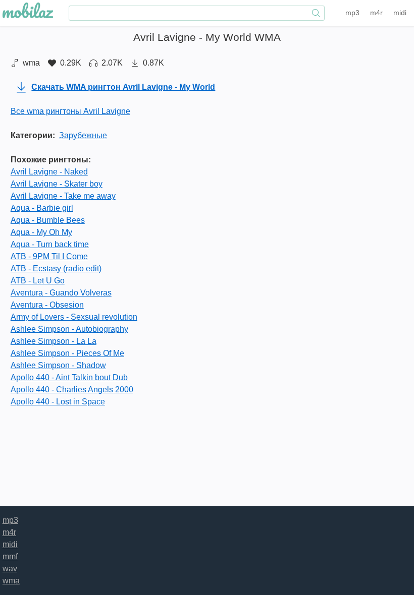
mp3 (352, 13)
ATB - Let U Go (38, 280)
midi (399, 13)
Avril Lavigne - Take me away (63, 196)
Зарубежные (83, 135)
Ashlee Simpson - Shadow (58, 365)
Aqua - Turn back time (50, 244)
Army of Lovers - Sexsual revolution (74, 317)
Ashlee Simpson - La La (53, 341)
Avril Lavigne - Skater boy (56, 184)
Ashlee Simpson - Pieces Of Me (67, 353)
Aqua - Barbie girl (42, 208)
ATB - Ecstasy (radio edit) (56, 268)
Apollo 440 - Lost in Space (58, 401)
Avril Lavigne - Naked (49, 171)
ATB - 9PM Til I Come (49, 256)
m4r (376, 13)
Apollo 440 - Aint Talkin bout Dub (69, 377)
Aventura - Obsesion (47, 305)
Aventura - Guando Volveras (61, 292)
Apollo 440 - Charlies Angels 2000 (72, 389)
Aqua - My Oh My (41, 232)
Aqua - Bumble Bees (48, 220)
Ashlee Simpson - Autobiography (69, 329)
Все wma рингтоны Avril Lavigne (70, 111)
